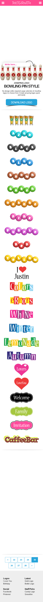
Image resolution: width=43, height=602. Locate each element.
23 (21, 560)
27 (19, 565)
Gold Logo (29, 581)
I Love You (7, 581)
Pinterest (6, 594)
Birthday (6, 584)
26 (12, 565)
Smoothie (29, 594)
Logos (6, 578)
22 (14, 560)
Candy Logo (30, 592)
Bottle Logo (29, 584)
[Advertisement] (21, 34)
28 (25, 565)
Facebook (7, 592)
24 (28, 560)
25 (35, 560)
